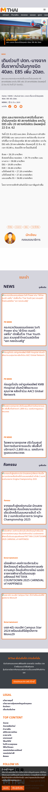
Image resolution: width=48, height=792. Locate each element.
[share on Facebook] (10, 106)
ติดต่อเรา (6, 706)
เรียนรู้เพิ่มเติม (17, 788)
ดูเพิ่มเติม (42, 287)
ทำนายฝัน (15, 15)
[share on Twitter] (15, 106)
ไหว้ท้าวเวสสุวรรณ (10, 744)
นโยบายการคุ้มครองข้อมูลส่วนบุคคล (17, 703)
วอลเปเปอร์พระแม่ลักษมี (12, 750)
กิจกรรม (7, 500)
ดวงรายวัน (7, 735)
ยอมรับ (6, 788)
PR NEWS (8, 322)
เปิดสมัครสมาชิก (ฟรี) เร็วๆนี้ (24, 681)
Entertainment (11, 558)
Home (4, 96)
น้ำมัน (10, 227)
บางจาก (18, 227)
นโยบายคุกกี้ (8, 700)
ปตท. (26, 227)
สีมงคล (6, 756)
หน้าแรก (6, 15)
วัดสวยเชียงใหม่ (9, 726)
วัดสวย (5, 723)
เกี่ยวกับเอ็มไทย (9, 709)
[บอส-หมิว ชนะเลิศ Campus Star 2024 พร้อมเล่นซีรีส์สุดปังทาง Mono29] (24, 606)
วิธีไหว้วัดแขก (8, 747)
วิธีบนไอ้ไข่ (7, 741)
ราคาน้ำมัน (35, 227)
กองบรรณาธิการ (31, 240)
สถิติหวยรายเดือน (10, 732)
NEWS (3, 54)
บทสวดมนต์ (7, 738)
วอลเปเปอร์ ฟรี (8, 753)
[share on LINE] (21, 106)
